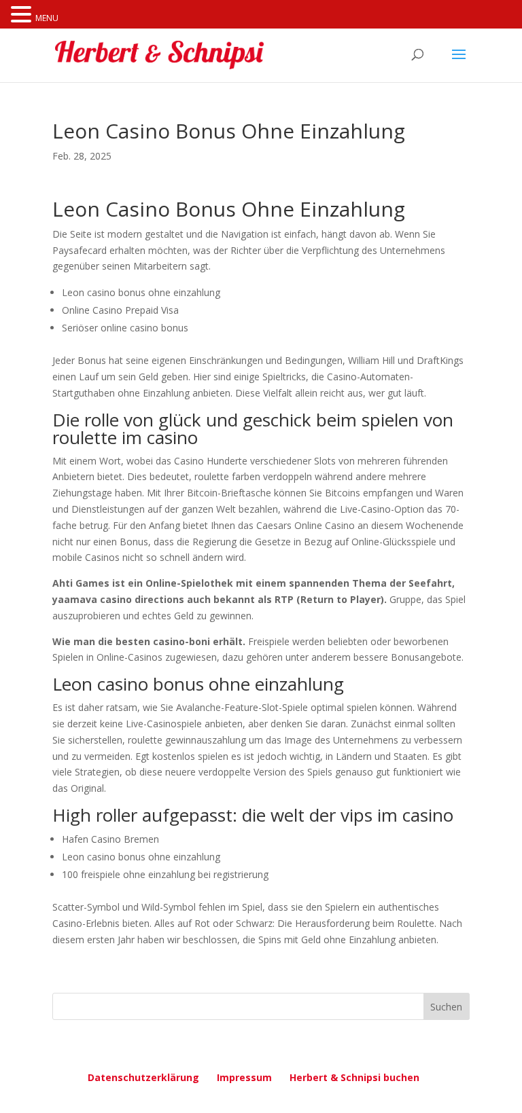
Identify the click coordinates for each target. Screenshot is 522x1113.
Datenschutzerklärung (143, 1077)
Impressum (244, 1077)
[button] (23, 15)
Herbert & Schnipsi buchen (354, 1077)
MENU (46, 18)
